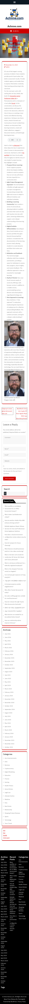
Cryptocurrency (9, 768)
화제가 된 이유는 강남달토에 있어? (15, 607)
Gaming (7, 782)
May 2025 (8, 682)
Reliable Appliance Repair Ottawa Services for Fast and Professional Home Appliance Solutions (14, 528)
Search (7, 489)
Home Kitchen (9, 789)
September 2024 (10, 709)
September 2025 (10, 668)
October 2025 (9, 665)
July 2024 (8, 716)
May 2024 (8, 723)
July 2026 (8, 634)
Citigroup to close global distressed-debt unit (7, 411)
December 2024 (9, 699)
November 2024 (9, 702)
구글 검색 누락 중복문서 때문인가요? (15, 580)
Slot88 (5, 835)
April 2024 (8, 726)
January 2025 (9, 695)
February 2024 (9, 733)
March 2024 (8, 730)
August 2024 (8, 713)
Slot (4, 830)
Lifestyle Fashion (9, 796)
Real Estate (8, 806)
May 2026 (8, 641)
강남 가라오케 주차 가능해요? (13, 611)
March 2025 (8, 689)
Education (7, 775)
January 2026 (9, 654)
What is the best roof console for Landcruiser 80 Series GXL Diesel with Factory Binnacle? (14, 557)
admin (8, 67)
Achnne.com (14, 26)
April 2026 (8, 644)
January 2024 (9, 737)
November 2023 (9, 744)
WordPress (14, 1001)
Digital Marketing (10, 772)
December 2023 (9, 740)
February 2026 (9, 651)
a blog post (16, 145)
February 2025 (9, 692)
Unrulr (13, 103)
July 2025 (8, 675)
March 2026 (8, 647)
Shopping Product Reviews (12, 813)
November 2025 (9, 661)
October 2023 (9, 747)
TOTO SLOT (6, 838)
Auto (6, 761)
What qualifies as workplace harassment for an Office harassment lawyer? (13, 508)
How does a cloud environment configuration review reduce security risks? (15, 537)
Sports (6, 816)
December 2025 (9, 658)
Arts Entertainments (11, 758)
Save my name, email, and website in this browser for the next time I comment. (14, 471)
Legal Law (7, 792)
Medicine (7, 799)
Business (7, 765)
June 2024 (8, 719)
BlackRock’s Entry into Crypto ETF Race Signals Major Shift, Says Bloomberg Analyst (21, 413)
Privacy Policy (22, 1001)
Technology (8, 820)
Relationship (8, 809)
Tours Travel (8, 823)
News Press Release (10, 999)
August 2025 (8, 671)
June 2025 (8, 678)
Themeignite (21, 999)
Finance (7, 779)
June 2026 (8, 637)
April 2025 (8, 685)
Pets (6, 803)
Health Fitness (9, 785)
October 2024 (9, 706)
